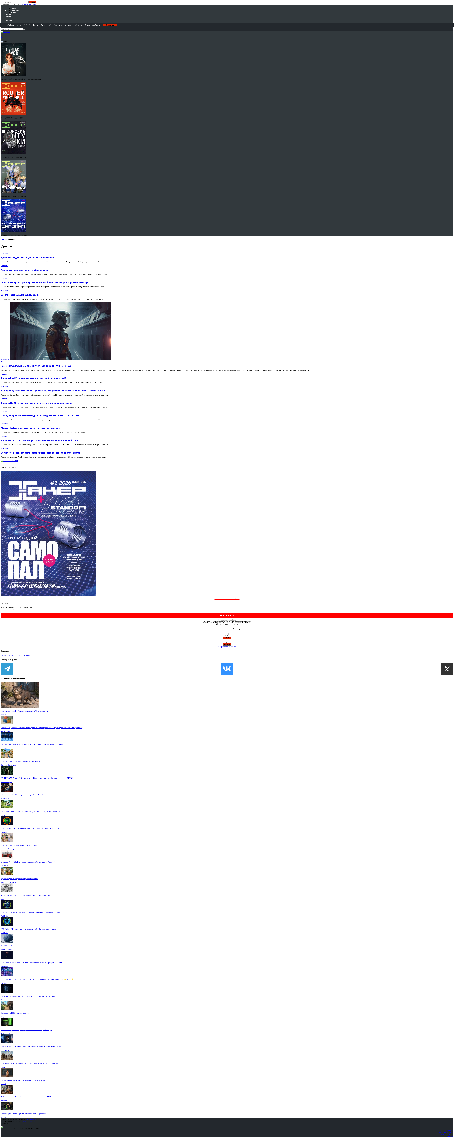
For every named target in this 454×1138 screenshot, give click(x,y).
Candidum (4, 866)
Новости (4, 253)
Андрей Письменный (8, 1017)
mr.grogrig (4, 1100)
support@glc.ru (31, 1119)
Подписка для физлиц (446, 1130)
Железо (35, 25)
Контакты (450, 1136)
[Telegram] (7, 669)
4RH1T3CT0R (5, 1033)
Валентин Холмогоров (8, 765)
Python (43, 25)
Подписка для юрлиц (23, 655)
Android (27, 25)
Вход (451, 3)
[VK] (227, 669)
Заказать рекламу (7, 655)
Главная (4, 239)
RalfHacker (4, 832)
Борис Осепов (5, 1050)
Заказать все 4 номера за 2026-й (227, 599)
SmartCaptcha (232, 620)
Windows (10, 25)
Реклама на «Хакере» (93, 25)
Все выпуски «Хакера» (73, 25)
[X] (447, 669)
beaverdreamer (5, 798)
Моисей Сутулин (6, 782)
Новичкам (58, 25)
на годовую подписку (28, 4)
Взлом (3, 362)
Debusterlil (4, 748)
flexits (3, 815)
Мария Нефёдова (6, 731)
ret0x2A (3, 715)
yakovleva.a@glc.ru (29, 1121)
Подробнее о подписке (227, 647)
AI (50, 25)
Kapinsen (4, 983)
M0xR (3, 899)
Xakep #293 (5, 359)
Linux (19, 25)
